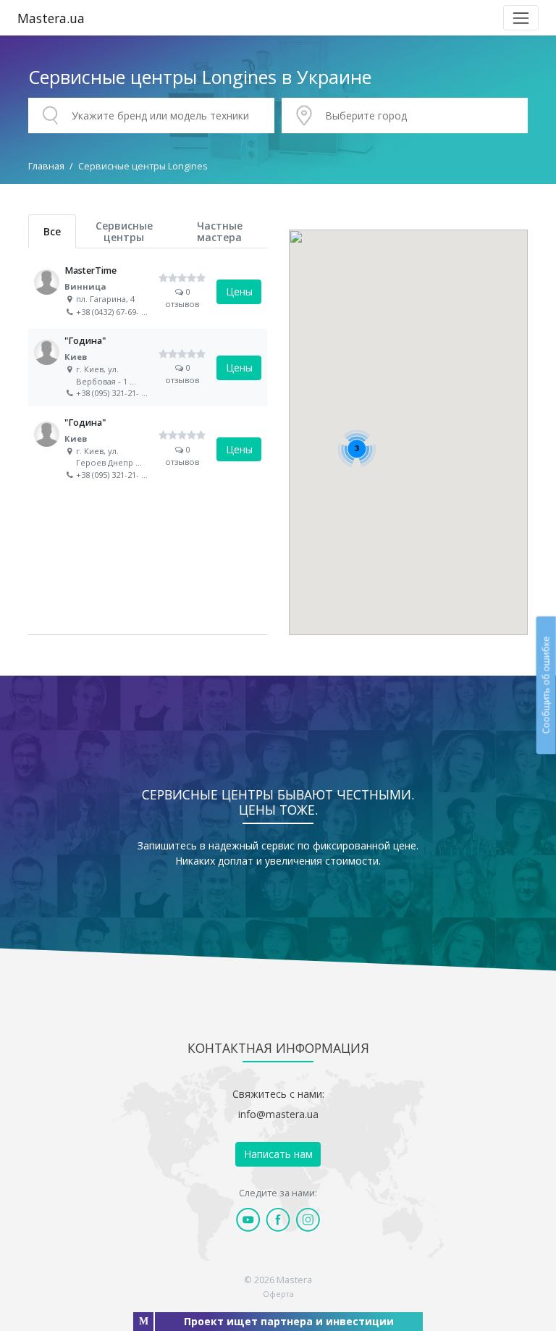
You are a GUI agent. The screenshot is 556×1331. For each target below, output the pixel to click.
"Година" (147, 367)
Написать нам (278, 1154)
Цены (239, 291)
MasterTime (147, 291)
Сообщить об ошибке (545, 685)
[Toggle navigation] (521, 17)
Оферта (278, 1293)
